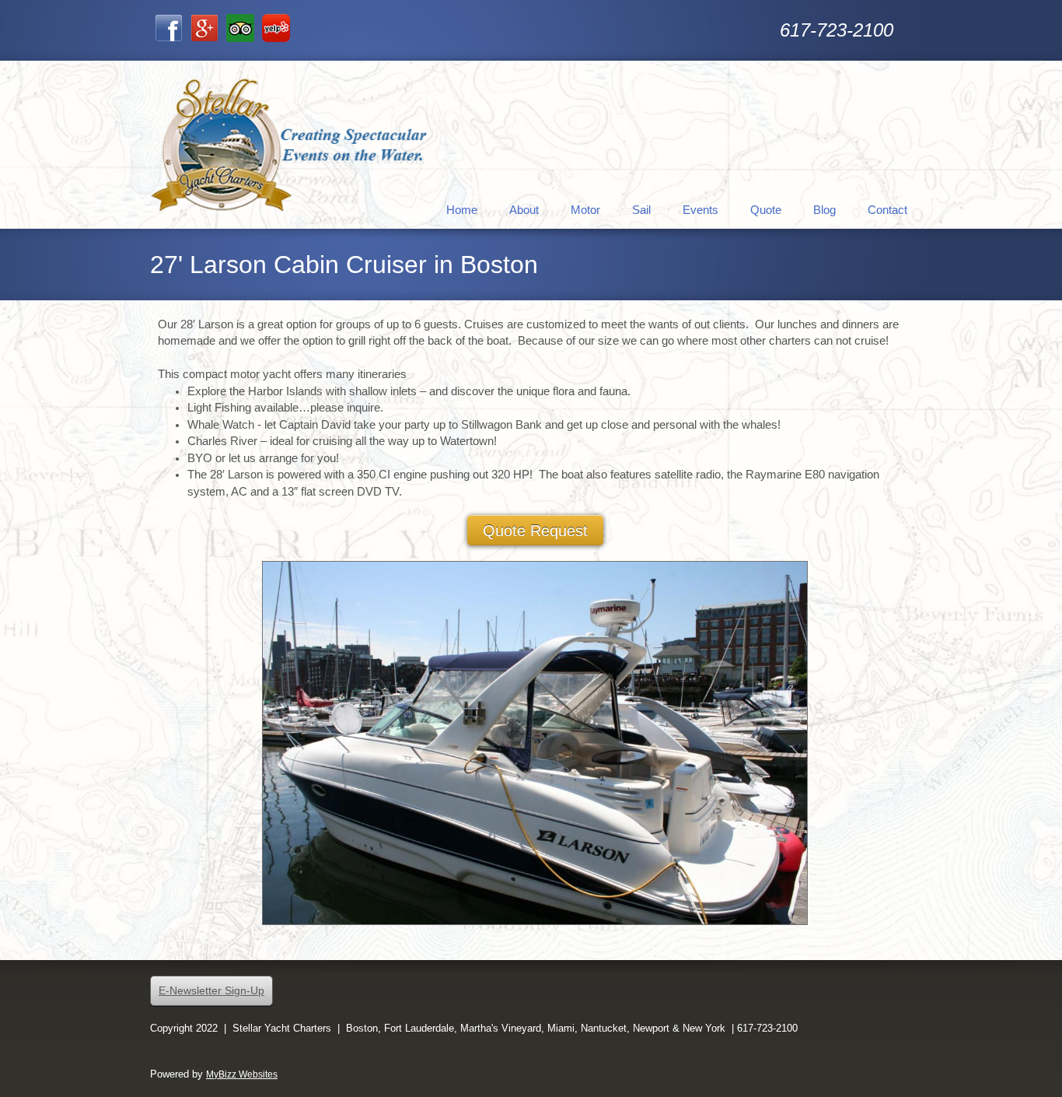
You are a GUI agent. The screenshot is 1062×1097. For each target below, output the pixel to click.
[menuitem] (462, 208)
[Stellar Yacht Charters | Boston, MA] (290, 144)
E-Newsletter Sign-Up (211, 990)
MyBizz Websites (242, 1074)
